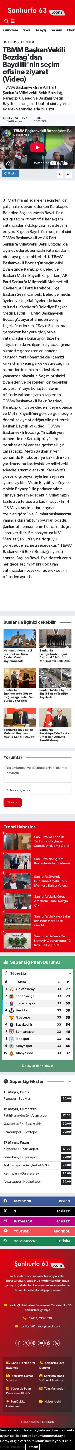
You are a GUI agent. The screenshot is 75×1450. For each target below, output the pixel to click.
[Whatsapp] (48, 1343)
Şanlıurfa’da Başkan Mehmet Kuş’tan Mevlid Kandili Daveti (19, 733)
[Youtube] (41, 1343)
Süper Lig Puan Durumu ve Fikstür (18, 1391)
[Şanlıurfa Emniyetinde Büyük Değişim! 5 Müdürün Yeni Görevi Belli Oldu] (55, 638)
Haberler (9, 42)
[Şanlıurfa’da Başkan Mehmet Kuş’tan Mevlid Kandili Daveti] (20, 717)
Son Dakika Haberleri (16, 1404)
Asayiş (40, 30)
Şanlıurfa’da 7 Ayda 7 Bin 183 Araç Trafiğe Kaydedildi (55, 694)
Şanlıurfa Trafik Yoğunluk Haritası (51, 1378)
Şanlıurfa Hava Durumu (51, 1365)
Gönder (12, 802)
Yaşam (56, 30)
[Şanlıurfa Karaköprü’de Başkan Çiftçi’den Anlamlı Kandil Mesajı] (55, 717)
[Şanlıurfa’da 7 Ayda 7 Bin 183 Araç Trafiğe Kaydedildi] (55, 678)
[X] (26, 1343)
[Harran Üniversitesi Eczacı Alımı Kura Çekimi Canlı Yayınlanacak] (20, 638)
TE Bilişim (48, 1421)
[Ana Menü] (13, 21)
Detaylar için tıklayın (37, 1066)
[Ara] (6, 21)
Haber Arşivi (53, 1401)
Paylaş (12, 173)
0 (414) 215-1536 (40, 1318)
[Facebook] (18, 1343)
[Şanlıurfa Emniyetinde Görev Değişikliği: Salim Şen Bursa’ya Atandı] (20, 678)
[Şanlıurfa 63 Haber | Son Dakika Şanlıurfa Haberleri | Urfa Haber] (34, 10)
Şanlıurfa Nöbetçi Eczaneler (20, 1365)
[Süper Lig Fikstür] (69, 1081)
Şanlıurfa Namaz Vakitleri (20, 1378)
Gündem (10, 30)
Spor (27, 30)
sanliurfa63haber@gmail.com (40, 1326)
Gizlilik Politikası (12, 1447)
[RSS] (56, 1343)
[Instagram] (33, 1343)
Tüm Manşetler (54, 1388)
